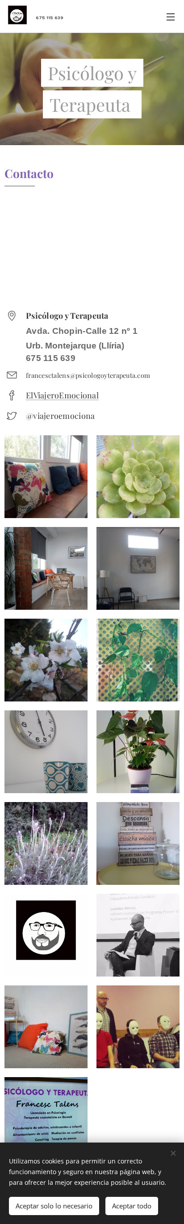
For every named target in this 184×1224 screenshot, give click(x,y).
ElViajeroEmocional (62, 395)
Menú (171, 16)
